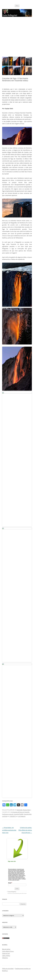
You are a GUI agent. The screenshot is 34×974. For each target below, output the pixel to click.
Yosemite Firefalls (18, 814)
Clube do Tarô (6, 953)
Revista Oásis (26, 810)
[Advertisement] (17, 37)
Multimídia (19, 810)
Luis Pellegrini (21, 816)
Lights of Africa (6, 955)
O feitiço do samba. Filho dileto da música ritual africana (25, 830)
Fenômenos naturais (7, 814)
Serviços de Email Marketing (13, 893)
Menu (17, 5)
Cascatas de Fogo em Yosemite (21, 812)
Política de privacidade (8, 968)
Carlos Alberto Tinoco (8, 951)
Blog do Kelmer (6, 949)
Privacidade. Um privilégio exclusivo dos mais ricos (9, 830)
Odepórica (5, 958)
